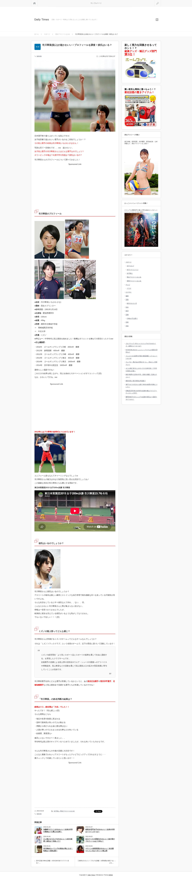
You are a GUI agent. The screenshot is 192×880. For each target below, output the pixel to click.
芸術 (127, 322)
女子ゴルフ (130, 266)
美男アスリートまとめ (134, 281)
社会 (127, 307)
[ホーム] (34, 3)
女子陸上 (56, 811)
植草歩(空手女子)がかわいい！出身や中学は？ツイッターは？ (100, 831)
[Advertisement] (75, 184)
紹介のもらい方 (132, 303)
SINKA (111, 875)
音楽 (127, 326)
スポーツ (128, 262)
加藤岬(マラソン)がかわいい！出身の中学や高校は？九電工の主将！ (58, 831)
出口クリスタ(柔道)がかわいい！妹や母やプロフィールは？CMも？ (100, 840)
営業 (127, 299)
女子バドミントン (132, 269)
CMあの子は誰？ (132, 318)
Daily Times (41, 19)
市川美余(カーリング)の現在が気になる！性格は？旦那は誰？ (58, 850)
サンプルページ (96, 3)
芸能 (127, 314)
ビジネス (128, 292)
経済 (127, 311)
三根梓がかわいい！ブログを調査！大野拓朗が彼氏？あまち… (96, 862)
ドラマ (129, 288)
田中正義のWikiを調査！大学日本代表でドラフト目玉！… (52, 862)
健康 (127, 296)
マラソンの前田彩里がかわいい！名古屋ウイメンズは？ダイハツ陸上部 (99, 850)
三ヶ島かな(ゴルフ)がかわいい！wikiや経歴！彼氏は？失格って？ (57, 840)
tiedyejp (39, 56)
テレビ (128, 284)
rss (157, 19)
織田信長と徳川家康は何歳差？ (136, 381)
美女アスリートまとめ (67, 811)
